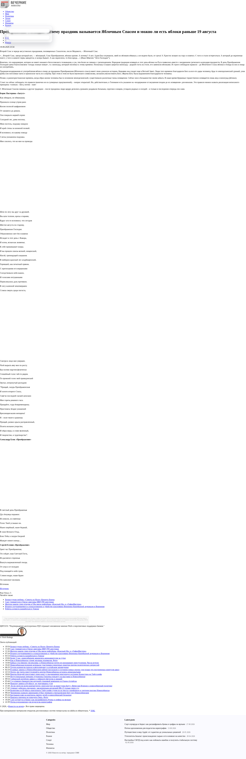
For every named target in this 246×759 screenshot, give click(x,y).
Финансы (50, 748)
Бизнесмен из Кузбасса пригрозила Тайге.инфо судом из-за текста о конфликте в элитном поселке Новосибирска (60, 690)
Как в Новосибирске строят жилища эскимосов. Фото (34, 660)
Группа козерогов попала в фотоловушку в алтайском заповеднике (39, 667)
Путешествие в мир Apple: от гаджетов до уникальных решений (153, 732)
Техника (49, 744)
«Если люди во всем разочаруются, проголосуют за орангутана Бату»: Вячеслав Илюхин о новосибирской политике (61, 686)
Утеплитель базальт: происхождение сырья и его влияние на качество (55, 620)
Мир (48, 724)
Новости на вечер (16, 706)
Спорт (49, 740)
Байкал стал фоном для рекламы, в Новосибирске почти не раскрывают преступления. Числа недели (54, 663)
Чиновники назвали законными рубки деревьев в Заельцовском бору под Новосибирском (49, 693)
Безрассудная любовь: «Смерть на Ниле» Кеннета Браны (30, 600)
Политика (50, 732)
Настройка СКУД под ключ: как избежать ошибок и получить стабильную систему (56, 620)
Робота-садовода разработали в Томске (22, 609)
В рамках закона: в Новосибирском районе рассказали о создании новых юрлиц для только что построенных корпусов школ (64, 670)
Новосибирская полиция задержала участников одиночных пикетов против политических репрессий (54, 665)
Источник (4, 588)
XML (93, 711)
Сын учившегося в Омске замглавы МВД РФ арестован (29, 602)
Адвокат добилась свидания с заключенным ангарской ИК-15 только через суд (44, 688)
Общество (50, 728)
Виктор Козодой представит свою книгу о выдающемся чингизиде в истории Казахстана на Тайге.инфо (56, 674)
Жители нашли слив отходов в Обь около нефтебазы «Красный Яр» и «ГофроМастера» (43, 604)
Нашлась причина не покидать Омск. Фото (29, 697)
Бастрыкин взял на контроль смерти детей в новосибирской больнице (40, 695)
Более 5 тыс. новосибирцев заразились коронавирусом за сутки (38, 658)
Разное (8, 42)
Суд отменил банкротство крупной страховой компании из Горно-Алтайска (43, 681)
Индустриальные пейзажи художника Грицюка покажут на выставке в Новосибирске (47, 676)
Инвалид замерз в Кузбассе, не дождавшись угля (31, 683)
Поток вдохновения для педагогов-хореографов (62, 618)
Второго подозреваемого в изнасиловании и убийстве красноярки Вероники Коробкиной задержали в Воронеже (55, 606)
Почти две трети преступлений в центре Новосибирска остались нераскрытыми (45, 672)
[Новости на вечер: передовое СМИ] (13, 8)
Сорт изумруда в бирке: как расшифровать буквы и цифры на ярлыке (25, 618)
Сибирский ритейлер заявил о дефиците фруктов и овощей (36, 679)
